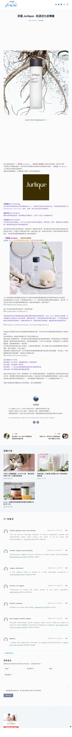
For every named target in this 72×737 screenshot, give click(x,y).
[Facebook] (56, 4)
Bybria (12, 638)
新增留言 (8, 675)
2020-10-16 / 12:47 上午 (55, 530)
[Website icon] (37, 422)
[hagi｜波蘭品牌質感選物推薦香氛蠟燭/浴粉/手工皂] (19, 491)
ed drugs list (29, 539)
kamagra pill (40, 607)
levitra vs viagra (17, 586)
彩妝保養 (41, 20)
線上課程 (5, 714)
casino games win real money (23, 530)
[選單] (67, 4)
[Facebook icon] (34, 422)
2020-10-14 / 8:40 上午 (55, 585)
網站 (50, 668)
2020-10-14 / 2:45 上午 (55, 603)
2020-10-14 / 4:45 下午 (55, 568)
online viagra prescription (21, 550)
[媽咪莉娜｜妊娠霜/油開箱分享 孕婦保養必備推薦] (52, 462)
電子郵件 (31, 668)
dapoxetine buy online (19, 557)
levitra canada (16, 603)
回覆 (66, 530)
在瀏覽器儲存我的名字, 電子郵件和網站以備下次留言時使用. (24, 690)
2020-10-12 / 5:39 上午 (55, 638)
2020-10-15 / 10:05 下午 (55, 550)
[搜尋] (64, 4)
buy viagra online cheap (20, 618)
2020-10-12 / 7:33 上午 (55, 618)
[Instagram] (58, 4)
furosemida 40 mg (17, 574)
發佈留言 (8, 695)
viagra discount (16, 568)
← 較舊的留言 (8, 653)
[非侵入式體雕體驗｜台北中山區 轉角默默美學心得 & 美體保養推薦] (19, 462)
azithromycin (15, 592)
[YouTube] (61, 4)
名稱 (7, 668)
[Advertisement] (36, 34)
